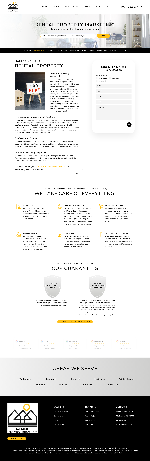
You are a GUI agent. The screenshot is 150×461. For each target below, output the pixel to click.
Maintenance (88, 50)
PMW (104, 448)
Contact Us (16, 439)
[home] (12, 7)
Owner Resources (61, 412)
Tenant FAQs (90, 416)
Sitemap (111, 448)
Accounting (102, 50)
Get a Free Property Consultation (75, 322)
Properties (87, 7)
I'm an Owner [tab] (103, 78)
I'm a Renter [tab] (115, 78)
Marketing (39, 50)
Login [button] (105, 7)
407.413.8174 (129, 7)
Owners (56, 7)
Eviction (113, 50)
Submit (103, 36)
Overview (28, 50)
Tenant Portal (90, 424)
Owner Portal (59, 424)
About (97, 7)
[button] (140, 7)
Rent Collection (72, 50)
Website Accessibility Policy (114, 453)
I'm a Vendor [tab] (102, 81)
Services (46, 7)
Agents (76, 7)
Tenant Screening (54, 50)
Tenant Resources (92, 412)
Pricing (123, 50)
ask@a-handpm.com (124, 424)
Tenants (66, 7)
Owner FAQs (59, 416)
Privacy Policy (121, 448)
